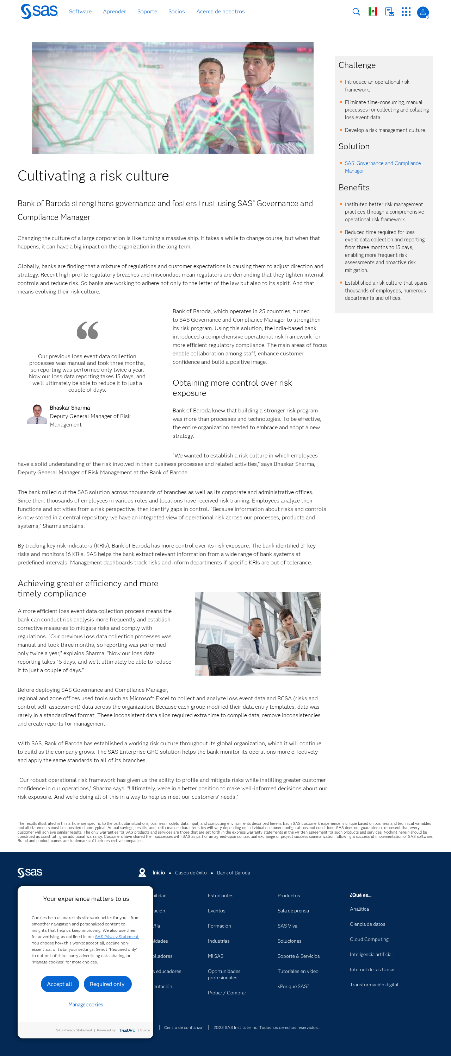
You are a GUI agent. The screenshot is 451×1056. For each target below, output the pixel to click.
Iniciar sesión (423, 12)
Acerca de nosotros (220, 11)
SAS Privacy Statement (117, 936)
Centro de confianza (183, 1027)
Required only (107, 984)
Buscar (356, 11)
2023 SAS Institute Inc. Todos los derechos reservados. (266, 1027)
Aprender (114, 11)
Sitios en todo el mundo (373, 11)
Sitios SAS (406, 11)
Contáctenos (389, 11)
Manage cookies (85, 1004)
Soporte (147, 11)
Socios (176, 11)
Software (80, 11)
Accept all (59, 984)
